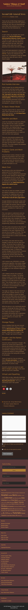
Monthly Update (8, 504)
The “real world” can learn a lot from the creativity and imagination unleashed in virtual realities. (13, 96)
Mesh (8, 502)
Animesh (21, 492)
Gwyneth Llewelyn (5, 557)
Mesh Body (12, 502)
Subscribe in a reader (6, 600)
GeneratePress (14, 608)
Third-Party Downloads (6, 584)
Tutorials (17, 513)
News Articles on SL (16, 504)
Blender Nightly (4, 527)
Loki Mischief (4, 563)
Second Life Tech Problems (8, 510)
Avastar (4, 495)
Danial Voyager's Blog (6, 555)
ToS (11, 513)
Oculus (4, 506)
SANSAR (4, 509)
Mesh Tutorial (19, 502)
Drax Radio (19, 498)
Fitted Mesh (14, 500)
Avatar (10, 495)
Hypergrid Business (5, 547)
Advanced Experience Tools (8, 492)
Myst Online (4, 535)
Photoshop (16, 506)
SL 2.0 (5, 513)
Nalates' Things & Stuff (14, 4)
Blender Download (5, 523)
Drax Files (15, 498)
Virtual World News (16, 402)
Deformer (8, 498)
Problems (20, 506)
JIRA (24, 500)
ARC (24, 492)
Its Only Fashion (5, 561)
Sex (2, 513)
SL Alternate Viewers (6, 570)
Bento (15, 495)
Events (9, 500)
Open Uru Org (4, 539)
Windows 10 (19, 515)
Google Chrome (21, 500)
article (16, 87)
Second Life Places (18, 508)
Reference (5, 318)
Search (14, 470)
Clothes (19, 495)
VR (16, 515)
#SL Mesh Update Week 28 (11, 404)
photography (10, 506)
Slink (9, 513)
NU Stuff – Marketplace (6, 568)
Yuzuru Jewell (4, 572)
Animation (17, 492)
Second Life (7, 402)
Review (24, 506)
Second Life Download (6, 582)
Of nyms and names (11, 360)
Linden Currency (4, 502)
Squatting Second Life (8, 380)
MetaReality (3, 504)
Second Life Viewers (20, 510)
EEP (7, 500)
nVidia (23, 504)
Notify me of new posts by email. (12, 449)
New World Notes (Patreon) (7, 566)
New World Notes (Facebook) (8, 565)
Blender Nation (4, 525)
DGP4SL (4, 53)
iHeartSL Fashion (5, 559)
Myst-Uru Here (4, 537)
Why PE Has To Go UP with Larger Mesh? (13, 197)
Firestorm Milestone (9, 406)
